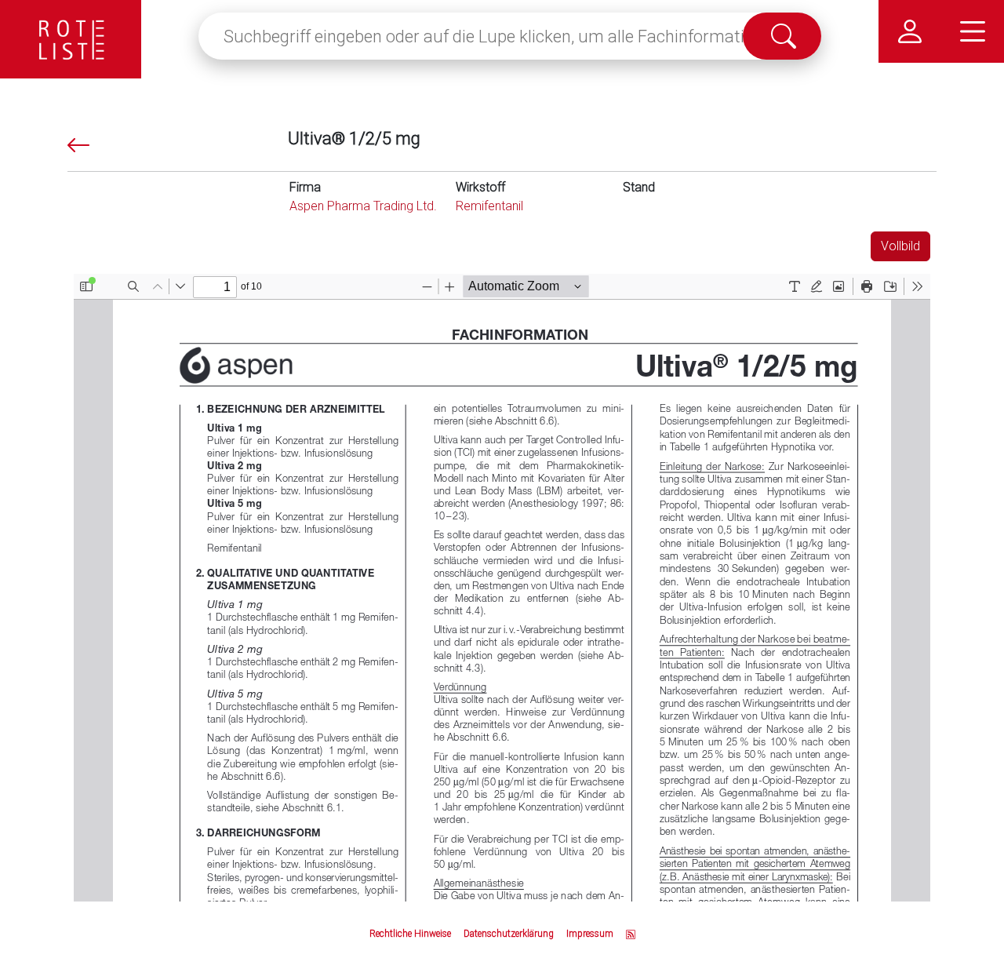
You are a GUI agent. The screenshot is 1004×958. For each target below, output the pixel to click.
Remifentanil (489, 206)
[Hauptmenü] (972, 31)
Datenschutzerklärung (509, 933)
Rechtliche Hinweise (410, 933)
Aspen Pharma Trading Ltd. (363, 206)
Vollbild (900, 246)
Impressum (589, 933)
